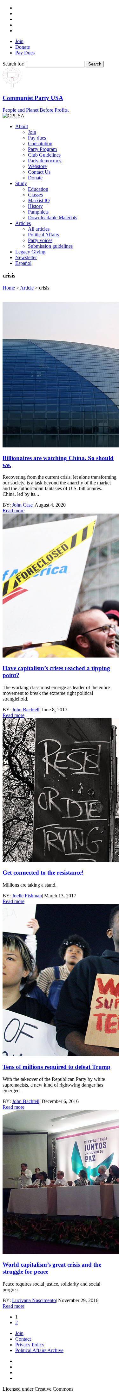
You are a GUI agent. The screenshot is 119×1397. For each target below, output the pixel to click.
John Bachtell (25, 709)
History (35, 206)
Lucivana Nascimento (34, 1300)
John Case (22, 505)
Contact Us (39, 172)
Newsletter (26, 257)
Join (19, 41)
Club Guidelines (44, 155)
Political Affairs (43, 234)
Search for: (13, 63)
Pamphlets (38, 212)
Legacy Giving (30, 251)
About (21, 126)
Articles (23, 223)
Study (21, 183)
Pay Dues (25, 52)
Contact (23, 1339)
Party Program (42, 149)
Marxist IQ (39, 200)
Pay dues (37, 137)
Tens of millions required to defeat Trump (56, 1066)
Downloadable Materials (52, 217)
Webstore (37, 166)
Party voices (40, 240)
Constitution (40, 143)
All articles (39, 229)
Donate (22, 47)
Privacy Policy (29, 1344)
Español (23, 263)
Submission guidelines (50, 246)
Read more (13, 510)
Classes (35, 194)
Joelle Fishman (27, 895)
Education (38, 189)
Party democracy (45, 160)
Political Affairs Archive (39, 1350)
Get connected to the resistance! (43, 872)
